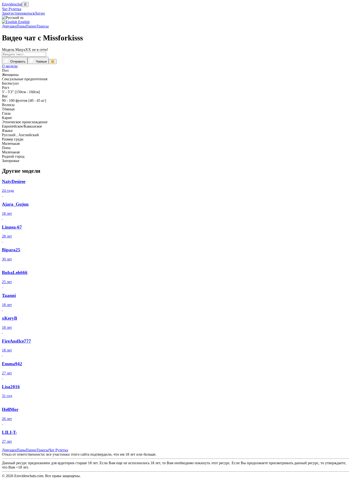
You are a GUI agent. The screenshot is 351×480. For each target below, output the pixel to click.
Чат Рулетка (11, 9)
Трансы (43, 26)
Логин (39, 13)
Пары (21, 26)
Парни (31, 26)
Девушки (9, 26)
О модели (10, 66)
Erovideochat (12, 4)
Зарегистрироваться (18, 13)
